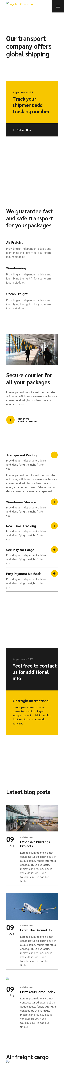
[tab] (32, 461)
